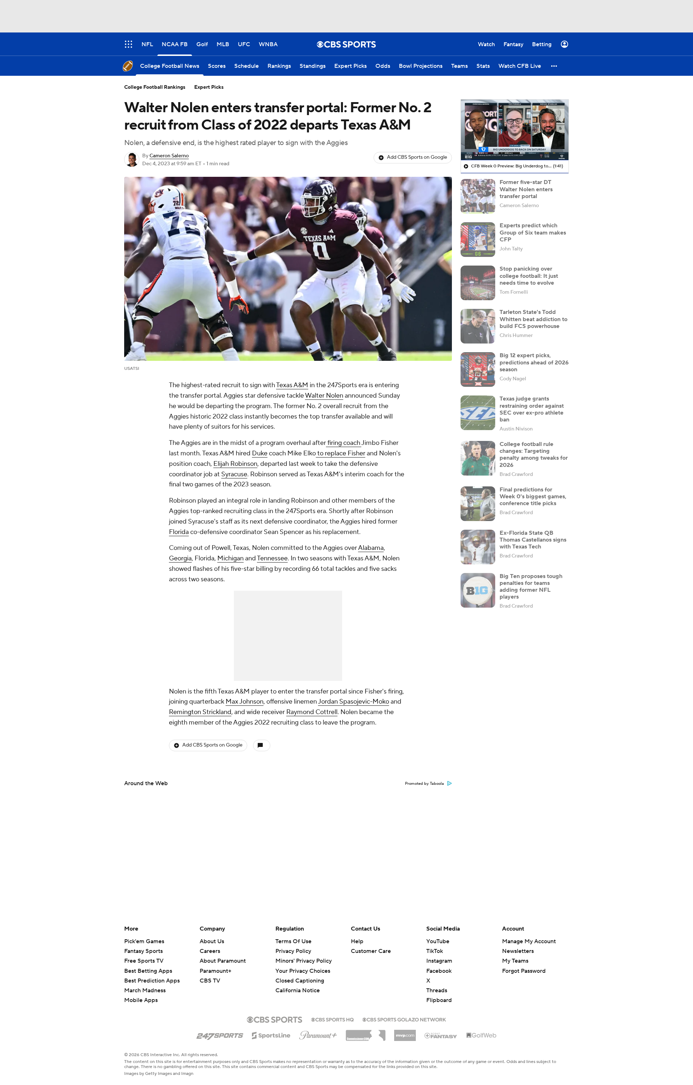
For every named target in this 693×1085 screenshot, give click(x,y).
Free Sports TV (144, 960)
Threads (436, 990)
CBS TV (210, 980)
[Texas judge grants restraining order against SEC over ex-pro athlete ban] (478, 412)
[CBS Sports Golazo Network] (404, 1019)
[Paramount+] (318, 1033)
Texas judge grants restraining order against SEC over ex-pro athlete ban (532, 409)
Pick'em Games (144, 941)
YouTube (437, 941)
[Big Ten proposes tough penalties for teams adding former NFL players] (478, 590)
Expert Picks (209, 87)
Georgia (180, 558)
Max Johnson (244, 701)
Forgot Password (524, 971)
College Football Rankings (155, 87)
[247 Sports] (219, 1034)
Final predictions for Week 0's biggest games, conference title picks (533, 496)
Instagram (439, 960)
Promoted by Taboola (424, 783)
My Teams (515, 960)
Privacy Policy (293, 951)
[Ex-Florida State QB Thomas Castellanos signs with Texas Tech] (478, 547)
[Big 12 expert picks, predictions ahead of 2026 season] (478, 369)
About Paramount (223, 960)
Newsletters (518, 951)
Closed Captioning (299, 973)
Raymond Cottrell (311, 712)
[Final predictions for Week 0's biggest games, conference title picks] (478, 503)
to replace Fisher (340, 453)
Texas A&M (292, 385)
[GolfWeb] (481, 1035)
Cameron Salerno (169, 156)
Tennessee (272, 558)
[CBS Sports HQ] (332, 1019)
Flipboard (439, 1000)
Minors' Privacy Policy (303, 960)
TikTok (434, 951)
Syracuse (234, 474)
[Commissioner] (365, 1032)
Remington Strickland (200, 712)
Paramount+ (215, 971)
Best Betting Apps (148, 971)
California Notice (297, 983)
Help (357, 941)
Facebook (439, 971)
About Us (212, 941)
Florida (179, 532)
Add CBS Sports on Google (417, 157)
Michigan (230, 558)
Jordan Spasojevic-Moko (353, 701)
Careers (210, 951)
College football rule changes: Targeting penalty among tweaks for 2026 (534, 455)
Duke (259, 453)
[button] (554, 66)
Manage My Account (529, 941)
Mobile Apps (141, 1000)
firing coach (343, 443)
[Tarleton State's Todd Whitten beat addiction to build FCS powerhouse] (478, 326)
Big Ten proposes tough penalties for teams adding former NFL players (531, 587)
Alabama (371, 548)
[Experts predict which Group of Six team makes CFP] (478, 239)
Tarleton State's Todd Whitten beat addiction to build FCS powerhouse (533, 319)
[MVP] (405, 1032)
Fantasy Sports (143, 951)
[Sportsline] (271, 1034)
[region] (514, 130)
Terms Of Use (293, 941)
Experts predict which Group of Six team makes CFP (533, 232)
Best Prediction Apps (152, 980)
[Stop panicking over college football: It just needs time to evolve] (478, 283)
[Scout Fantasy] (441, 1035)
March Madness (145, 990)
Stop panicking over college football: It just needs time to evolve (529, 275)
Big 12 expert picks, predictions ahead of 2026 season (534, 362)
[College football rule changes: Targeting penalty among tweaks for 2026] (478, 458)
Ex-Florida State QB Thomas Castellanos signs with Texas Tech (533, 539)
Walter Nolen (324, 395)
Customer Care (371, 951)
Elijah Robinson (235, 464)
